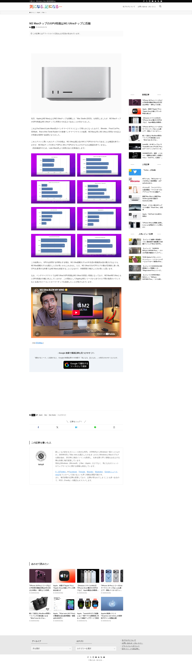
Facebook (73, 472)
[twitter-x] (146, 1)
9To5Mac (39, 343)
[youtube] (152, 1)
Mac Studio (52, 415)
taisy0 (41, 464)
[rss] (158, 1)
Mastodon (99, 472)
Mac (33, 27)
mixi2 (57, 475)
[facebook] (143, 1)
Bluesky (90, 472)
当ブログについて (129, 640)
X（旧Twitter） (61, 472)
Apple (40, 415)
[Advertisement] (76, 45)
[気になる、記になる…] (45, 6)
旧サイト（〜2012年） (131, 649)
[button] (38, 427)
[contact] (161, 1)
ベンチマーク (62, 415)
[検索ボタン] (160, 6)
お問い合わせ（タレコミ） (132, 643)
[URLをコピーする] (114, 427)
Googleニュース (111, 472)
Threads (82, 472)
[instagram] (149, 1)
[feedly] (155, 1)
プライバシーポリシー (131, 646)
